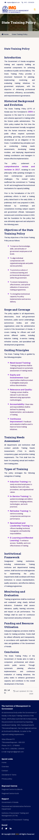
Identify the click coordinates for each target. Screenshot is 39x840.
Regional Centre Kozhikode (12, 789)
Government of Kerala (10, 802)
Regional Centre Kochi (10, 793)
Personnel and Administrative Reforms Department (16, 807)
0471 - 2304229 (29, 2)
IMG (17, 834)
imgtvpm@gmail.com (13, 2)
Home (6, 34)
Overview (5, 766)
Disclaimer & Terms (9, 775)
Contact (5, 771)
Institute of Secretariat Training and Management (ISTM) (15, 814)
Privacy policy (7, 779)
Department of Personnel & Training (15, 820)
